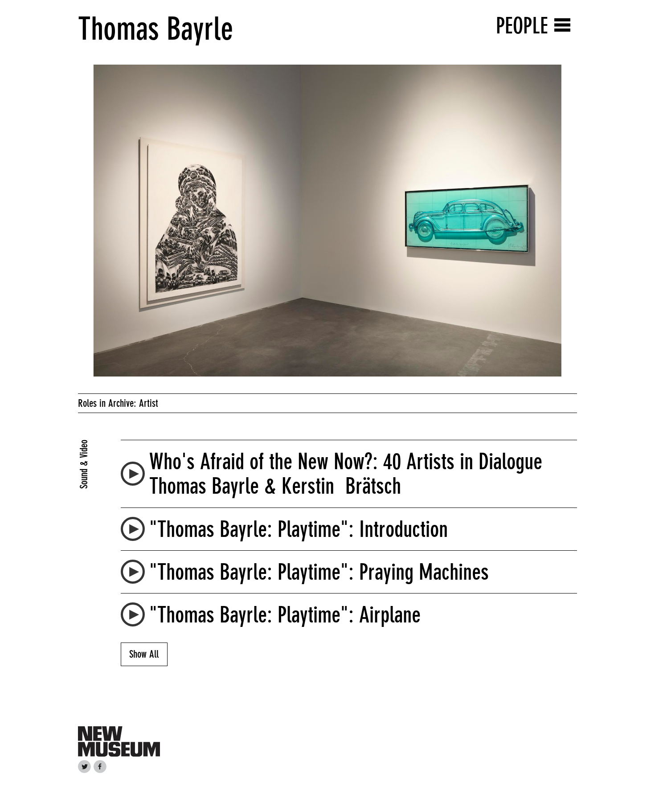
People (522, 25)
